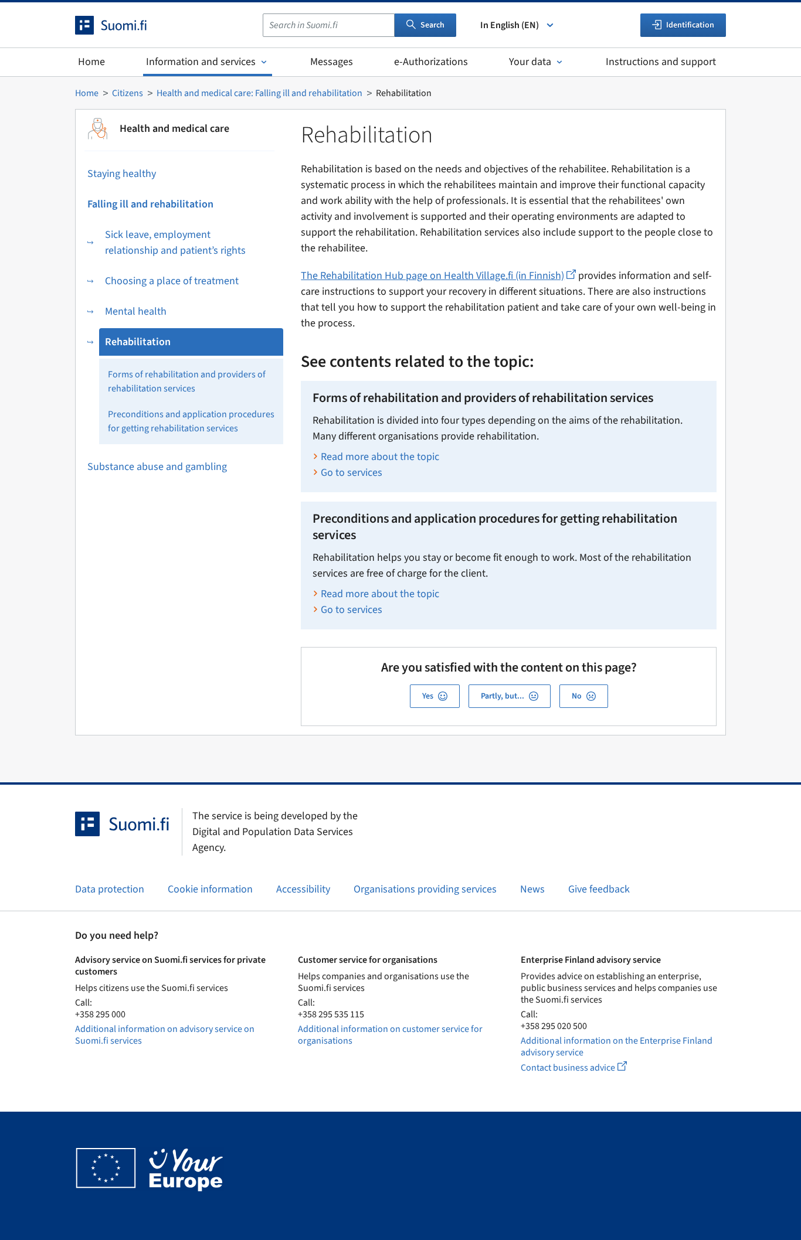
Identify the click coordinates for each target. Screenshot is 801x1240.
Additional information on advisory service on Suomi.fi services (164, 1035)
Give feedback (599, 889)
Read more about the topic (380, 456)
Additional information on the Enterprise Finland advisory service (616, 1046)
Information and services (201, 61)
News (532, 889)
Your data (530, 61)
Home (91, 61)
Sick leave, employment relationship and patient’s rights (175, 242)
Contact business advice (585, 1067)
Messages (331, 61)
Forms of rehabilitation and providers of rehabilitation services (187, 381)
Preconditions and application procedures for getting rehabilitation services (191, 421)
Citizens (127, 93)
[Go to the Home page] (121, 25)
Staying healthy (121, 173)
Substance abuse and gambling (157, 466)
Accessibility (303, 889)
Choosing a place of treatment (172, 281)
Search (432, 25)
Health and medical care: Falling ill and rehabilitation (259, 93)
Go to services (351, 472)
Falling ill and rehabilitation (150, 204)
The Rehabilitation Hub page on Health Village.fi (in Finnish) (438, 275)
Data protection (109, 889)
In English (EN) (509, 25)
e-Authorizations (431, 61)
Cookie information (210, 889)
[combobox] (329, 25)
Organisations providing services (425, 889)
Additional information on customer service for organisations (390, 1035)
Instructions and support (661, 61)
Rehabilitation (138, 342)
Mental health (136, 311)
